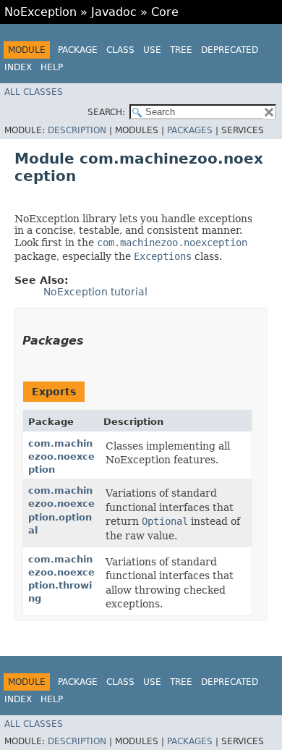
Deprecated (229, 50)
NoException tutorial (95, 292)
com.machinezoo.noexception (61, 456)
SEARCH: (106, 112)
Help (51, 67)
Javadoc (114, 12)
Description (77, 130)
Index (18, 67)
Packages (190, 130)
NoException (40, 12)
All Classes (33, 92)
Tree (181, 50)
